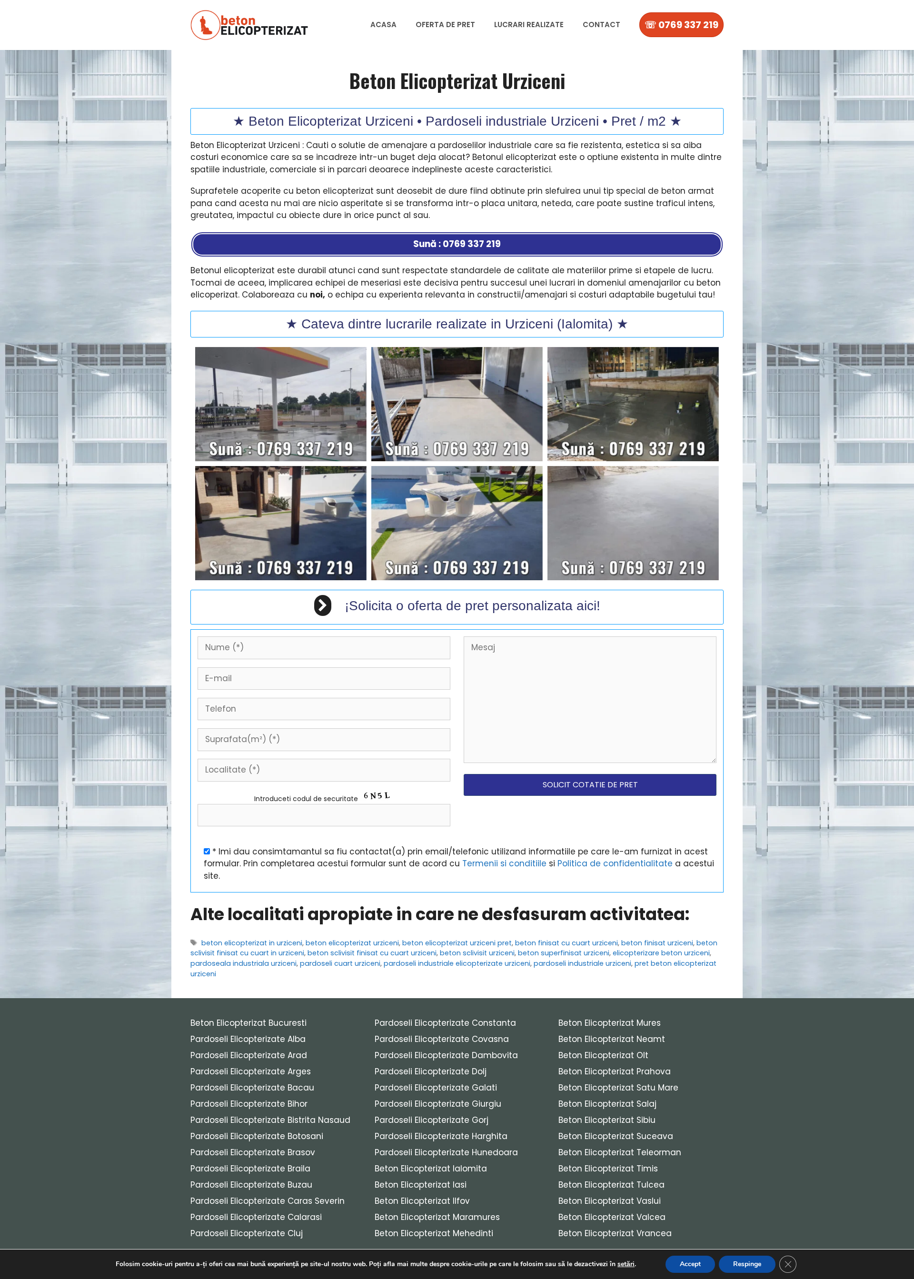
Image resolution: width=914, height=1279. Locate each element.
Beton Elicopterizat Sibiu (607, 1120)
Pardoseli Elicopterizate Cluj (246, 1233)
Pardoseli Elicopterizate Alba (248, 1039)
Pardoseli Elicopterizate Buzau (251, 1184)
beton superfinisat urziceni (563, 953)
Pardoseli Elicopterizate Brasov (252, 1152)
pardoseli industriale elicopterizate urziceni (457, 963)
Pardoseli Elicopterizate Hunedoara (446, 1152)
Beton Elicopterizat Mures (609, 1023)
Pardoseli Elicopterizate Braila (250, 1168)
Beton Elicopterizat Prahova (614, 1071)
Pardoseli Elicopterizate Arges (250, 1071)
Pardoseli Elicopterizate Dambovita (446, 1055)
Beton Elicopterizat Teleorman (619, 1152)
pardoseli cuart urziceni (340, 963)
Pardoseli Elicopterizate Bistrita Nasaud (270, 1120)
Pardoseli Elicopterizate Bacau (252, 1087)
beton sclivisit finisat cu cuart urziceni (372, 953)
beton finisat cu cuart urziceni (566, 943)
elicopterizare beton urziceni (661, 953)
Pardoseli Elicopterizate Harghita (441, 1136)
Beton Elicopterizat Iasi (421, 1184)
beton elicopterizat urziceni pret (457, 943)
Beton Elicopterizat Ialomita (431, 1168)
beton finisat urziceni (657, 943)
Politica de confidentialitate (615, 863)
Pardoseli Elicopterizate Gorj (431, 1120)
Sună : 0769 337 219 (457, 244)
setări (626, 1264)
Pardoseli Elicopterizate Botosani (256, 1136)
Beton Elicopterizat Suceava (615, 1136)
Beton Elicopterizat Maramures (437, 1217)
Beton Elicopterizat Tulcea (611, 1184)
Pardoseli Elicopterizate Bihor (249, 1104)
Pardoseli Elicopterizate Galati (436, 1087)
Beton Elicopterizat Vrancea (615, 1233)
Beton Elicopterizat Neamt (611, 1039)
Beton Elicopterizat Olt (603, 1055)
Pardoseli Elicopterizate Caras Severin (267, 1201)
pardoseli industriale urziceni (582, 963)
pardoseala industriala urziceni (243, 963)
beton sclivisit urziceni (477, 953)
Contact (601, 25)
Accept (690, 1264)
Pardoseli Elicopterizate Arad (248, 1055)
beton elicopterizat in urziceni (251, 943)
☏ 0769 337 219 (681, 24)
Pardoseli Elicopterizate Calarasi (256, 1217)
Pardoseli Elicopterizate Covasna (442, 1039)
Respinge (747, 1264)
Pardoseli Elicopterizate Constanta (445, 1023)
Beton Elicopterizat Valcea (612, 1217)
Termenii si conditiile (504, 863)
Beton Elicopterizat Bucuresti (248, 1023)
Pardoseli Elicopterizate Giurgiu (438, 1104)
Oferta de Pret (445, 25)
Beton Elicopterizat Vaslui (609, 1201)
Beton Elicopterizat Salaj (607, 1104)
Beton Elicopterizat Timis (608, 1168)
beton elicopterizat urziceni (352, 943)
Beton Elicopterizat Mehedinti (434, 1233)
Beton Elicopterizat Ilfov (422, 1201)
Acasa (383, 25)
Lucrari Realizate (529, 25)
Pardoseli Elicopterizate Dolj (431, 1071)
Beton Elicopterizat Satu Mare (618, 1087)
